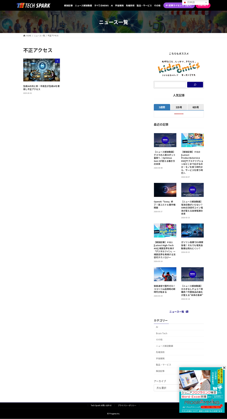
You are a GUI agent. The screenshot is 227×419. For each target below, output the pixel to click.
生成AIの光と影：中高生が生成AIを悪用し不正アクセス (41, 87)
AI (157, 326)
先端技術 (160, 352)
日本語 (191, 2)
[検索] (195, 84)
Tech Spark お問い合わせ (101, 405)
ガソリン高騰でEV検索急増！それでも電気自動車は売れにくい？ (192, 245)
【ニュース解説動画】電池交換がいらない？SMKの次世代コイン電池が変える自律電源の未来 (192, 207)
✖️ (224, 367)
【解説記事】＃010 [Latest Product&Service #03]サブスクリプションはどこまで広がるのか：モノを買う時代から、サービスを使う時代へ (192, 162)
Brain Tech (161, 333)
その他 (159, 339)
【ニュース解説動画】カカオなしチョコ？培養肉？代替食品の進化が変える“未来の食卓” (192, 290)
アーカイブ (160, 381)
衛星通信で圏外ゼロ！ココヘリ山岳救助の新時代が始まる (164, 288)
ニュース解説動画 (164, 345)
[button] (179, 5)
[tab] (162, 107)
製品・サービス (163, 364)
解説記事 (160, 370)
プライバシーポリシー (127, 405)
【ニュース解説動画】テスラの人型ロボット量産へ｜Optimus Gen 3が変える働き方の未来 (164, 157)
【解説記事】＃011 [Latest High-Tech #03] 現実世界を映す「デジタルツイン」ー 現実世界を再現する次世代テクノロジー (164, 250)
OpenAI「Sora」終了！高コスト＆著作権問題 (164, 204)
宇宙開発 (160, 358)
